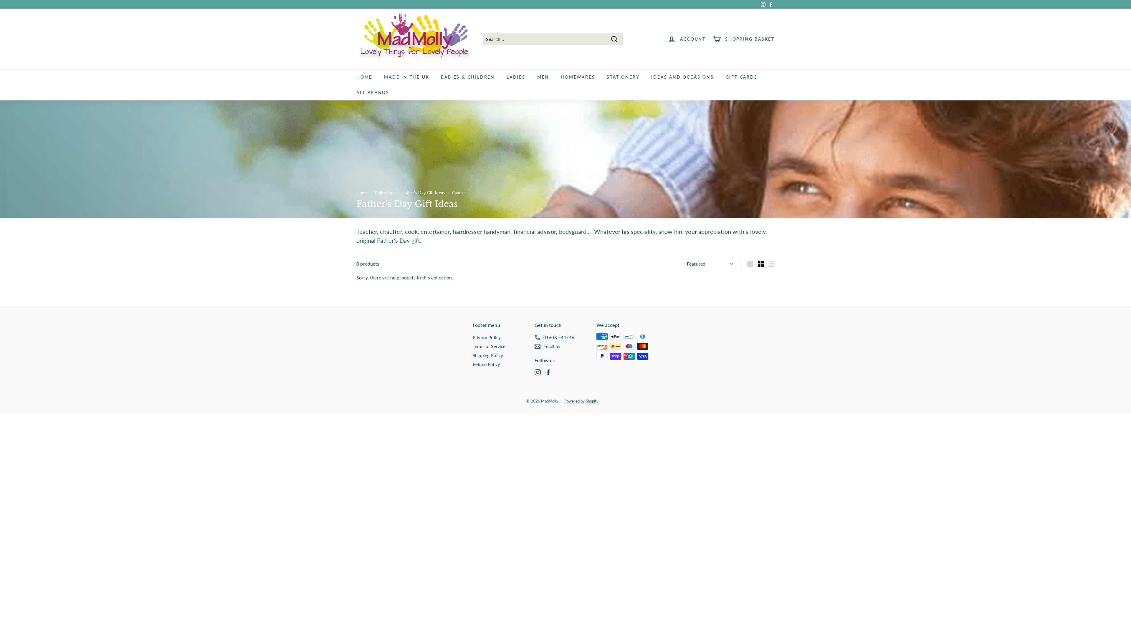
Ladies (516, 77)
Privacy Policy (487, 337)
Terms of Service (489, 346)
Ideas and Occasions (682, 77)
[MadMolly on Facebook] (548, 371)
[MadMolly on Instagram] (538, 371)
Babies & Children (468, 77)
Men (543, 77)
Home (364, 77)
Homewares (578, 77)
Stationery (623, 77)
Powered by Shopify (581, 401)
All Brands (372, 92)
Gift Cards (742, 77)
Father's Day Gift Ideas (423, 193)
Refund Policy (486, 364)
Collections (385, 193)
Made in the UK (406, 77)
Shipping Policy (488, 355)
